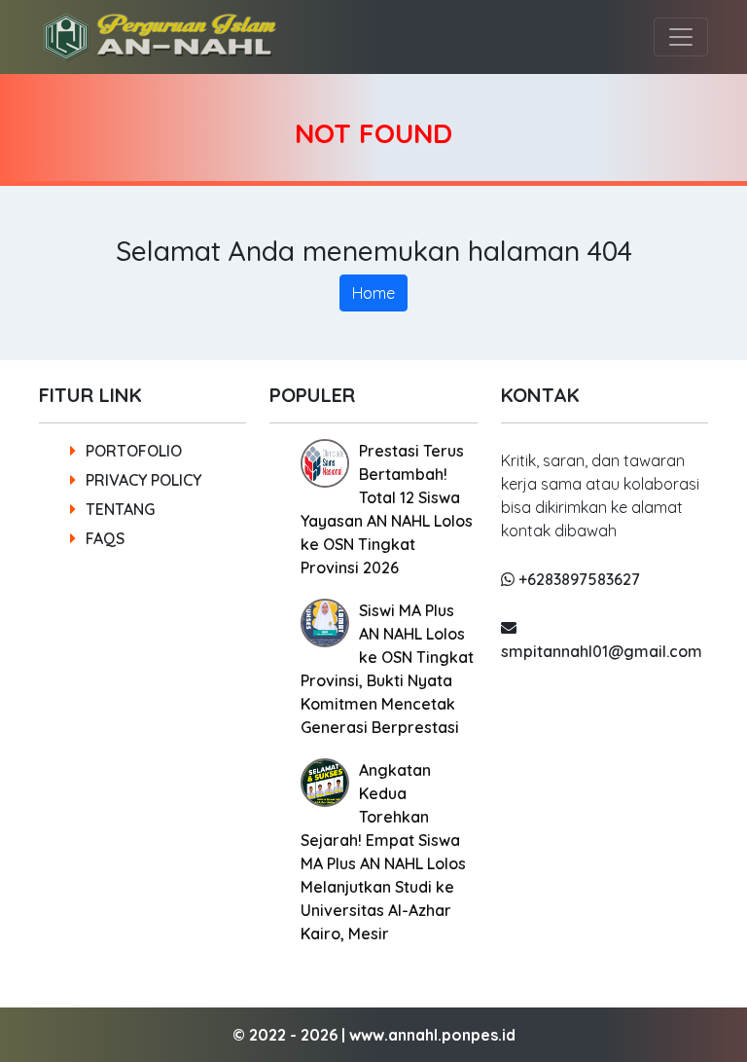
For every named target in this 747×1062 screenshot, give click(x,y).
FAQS (105, 538)
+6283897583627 (577, 579)
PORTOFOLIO (134, 450)
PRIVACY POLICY (143, 480)
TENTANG (120, 509)
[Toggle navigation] (681, 37)
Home (373, 293)
